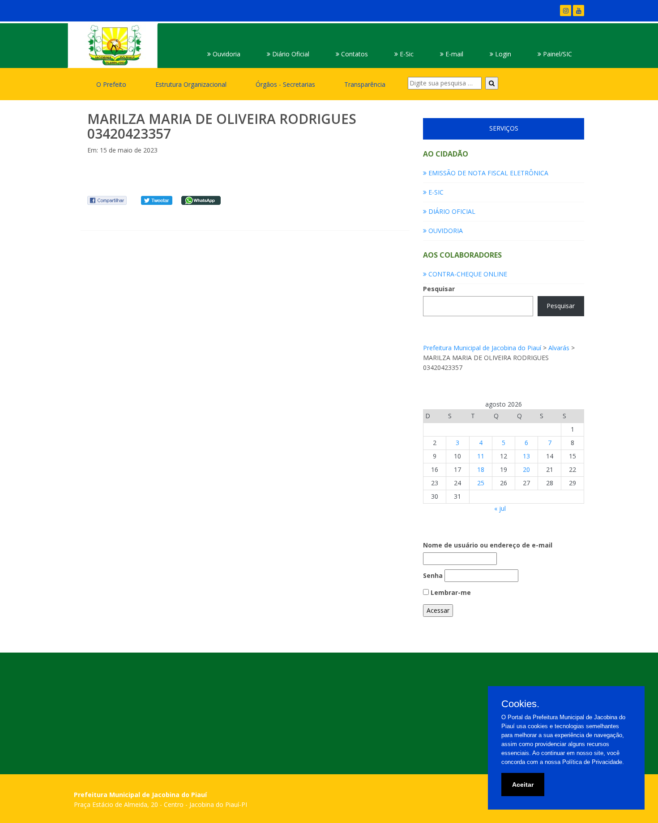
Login (502, 54)
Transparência (364, 84)
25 (480, 483)
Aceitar (523, 784)
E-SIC (435, 192)
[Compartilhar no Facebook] (107, 199)
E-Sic (406, 54)
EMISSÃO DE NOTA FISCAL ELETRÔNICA (487, 173)
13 (526, 456)
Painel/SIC (556, 54)
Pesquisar (439, 288)
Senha (433, 575)
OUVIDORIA (445, 230)
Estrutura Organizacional (190, 84)
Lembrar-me (450, 592)
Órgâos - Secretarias (285, 84)
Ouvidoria (225, 54)
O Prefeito (111, 84)
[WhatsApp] (201, 199)
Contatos (353, 54)
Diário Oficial (289, 54)
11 (480, 456)
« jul (500, 508)
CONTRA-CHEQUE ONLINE (467, 274)
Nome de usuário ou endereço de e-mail (487, 545)
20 (526, 469)
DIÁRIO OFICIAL (451, 211)
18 (480, 469)
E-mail (453, 54)
